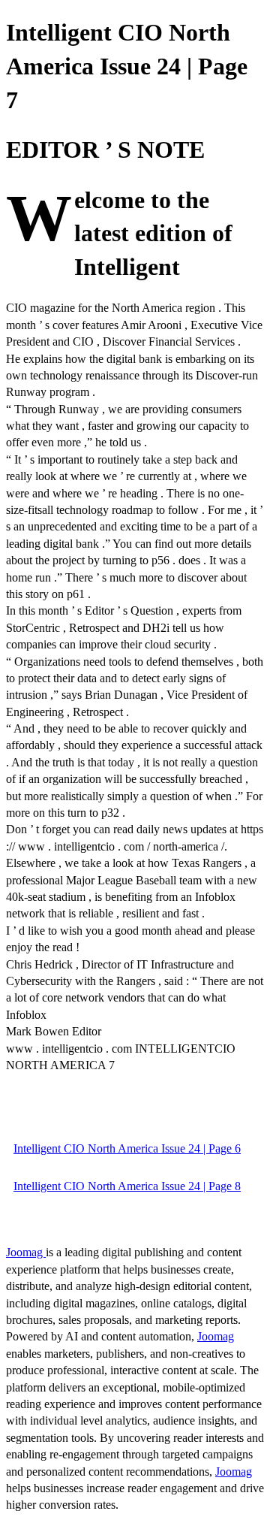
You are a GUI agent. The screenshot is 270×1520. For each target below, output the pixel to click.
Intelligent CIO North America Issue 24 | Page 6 (127, 1148)
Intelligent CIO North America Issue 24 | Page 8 (127, 1186)
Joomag (26, 1252)
